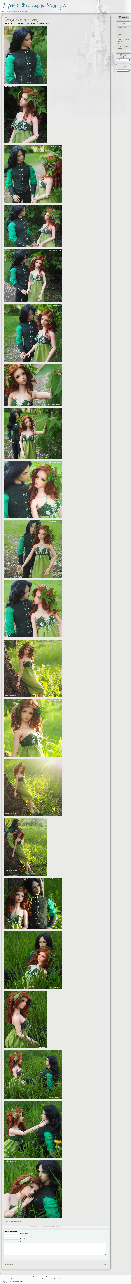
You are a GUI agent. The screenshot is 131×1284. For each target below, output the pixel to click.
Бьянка (11, 1221)
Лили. (105, 1264)
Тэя (119, 43)
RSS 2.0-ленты (33, 1226)
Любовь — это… (122, 27)
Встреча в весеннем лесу (21, 20)
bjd (7, 1221)
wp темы (5, 1282)
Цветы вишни (9, 1264)
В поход (120, 41)
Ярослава (120, 36)
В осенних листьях (123, 32)
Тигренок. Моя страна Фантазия (33, 5)
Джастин (17, 1221)
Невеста (120, 48)
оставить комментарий (48, 1226)
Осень (119, 29)
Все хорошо (121, 34)
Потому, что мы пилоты (124, 46)
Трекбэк (58, 1226)
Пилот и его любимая (123, 39)
